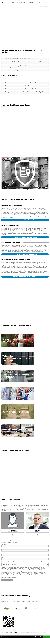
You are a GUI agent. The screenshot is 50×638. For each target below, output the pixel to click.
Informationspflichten (41, 632)
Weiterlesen (31, 636)
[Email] (12, 534)
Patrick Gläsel (12, 530)
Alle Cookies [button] (46, 636)
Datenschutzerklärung (31, 632)
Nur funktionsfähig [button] (38, 636)
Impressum (22, 632)
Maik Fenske (37, 530)
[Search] (48, 2)
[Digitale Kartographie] (5, 2)
